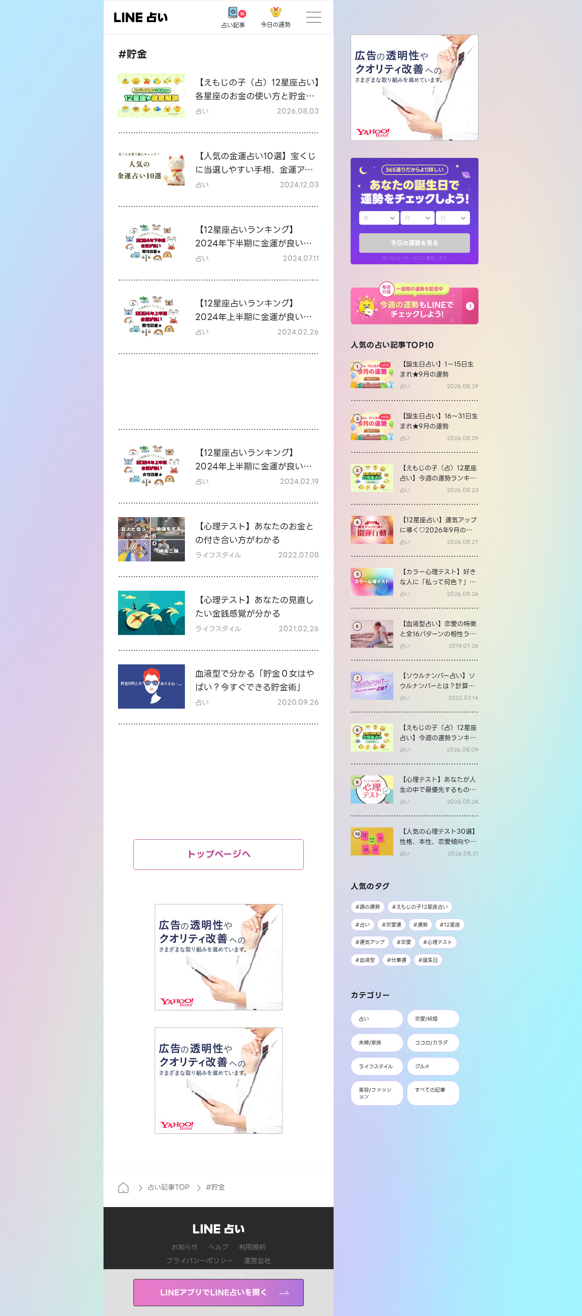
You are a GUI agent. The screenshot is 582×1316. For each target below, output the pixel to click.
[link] (414, 374)
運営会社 (257, 1261)
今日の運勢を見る (414, 243)
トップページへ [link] (219, 854)
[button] (414, 302)
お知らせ (184, 1247)
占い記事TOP (168, 1187)
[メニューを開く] (314, 17)
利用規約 (252, 1247)
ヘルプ (218, 1247)
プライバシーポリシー (199, 1261)
